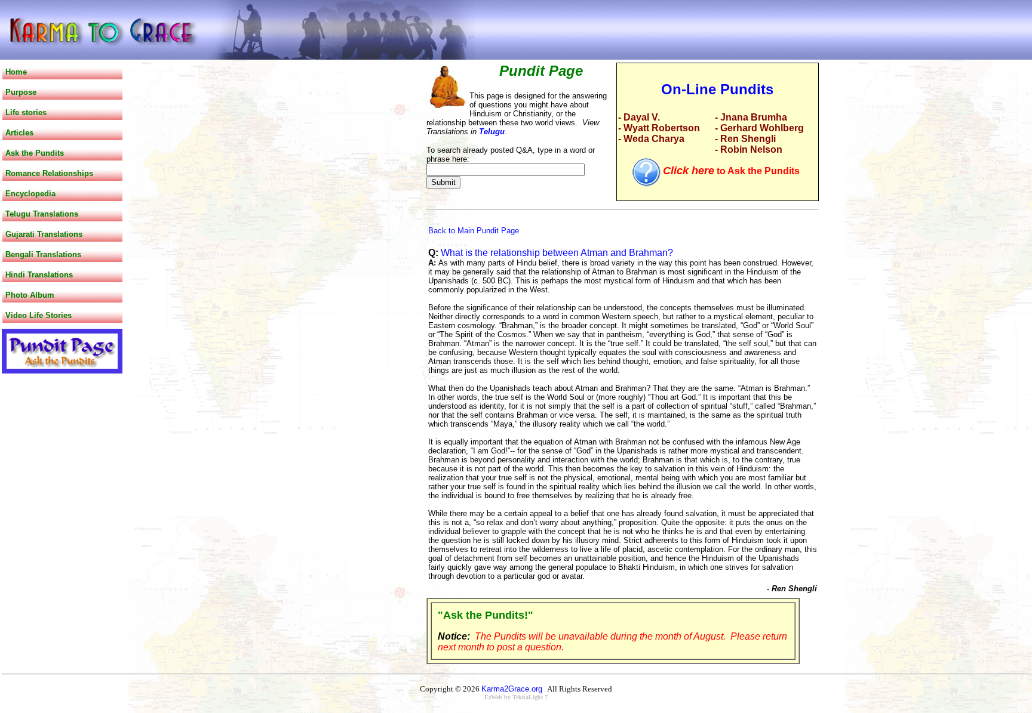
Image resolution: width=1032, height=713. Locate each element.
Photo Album (29, 295)
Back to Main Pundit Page (473, 230)
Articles (19, 132)
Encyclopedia (30, 193)
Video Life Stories (38, 315)
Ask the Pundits (34, 153)
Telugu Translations (41, 213)
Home (16, 71)
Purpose (20, 92)
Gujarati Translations (43, 234)
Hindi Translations (39, 274)
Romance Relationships (49, 173)
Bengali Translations (43, 254)
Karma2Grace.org (511, 688)
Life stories (26, 112)
